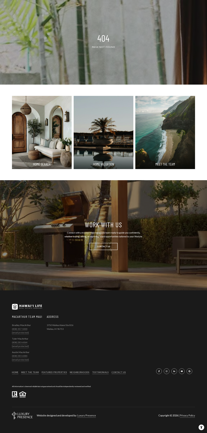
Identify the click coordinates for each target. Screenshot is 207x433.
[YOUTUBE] (182, 371)
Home (15, 372)
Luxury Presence (86, 415)
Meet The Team (30, 372)
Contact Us (119, 372)
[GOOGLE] (189, 371)
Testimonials (100, 372)
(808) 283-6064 (19, 342)
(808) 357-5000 (19, 329)
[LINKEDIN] (174, 371)
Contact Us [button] (103, 246)
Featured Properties (54, 372)
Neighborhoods (79, 372)
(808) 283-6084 (19, 355)
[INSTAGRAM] (166, 371)
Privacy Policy (187, 415)
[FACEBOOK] (159, 371)
